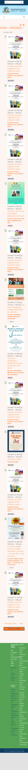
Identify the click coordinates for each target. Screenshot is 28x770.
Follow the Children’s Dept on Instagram (14, 711)
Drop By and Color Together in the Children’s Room (15, 75)
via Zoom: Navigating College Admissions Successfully (14, 316)
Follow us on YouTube (14, 733)
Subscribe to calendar (14, 628)
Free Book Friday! (12, 462)
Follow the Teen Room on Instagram (14, 700)
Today (14, 623)
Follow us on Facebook (14, 691)
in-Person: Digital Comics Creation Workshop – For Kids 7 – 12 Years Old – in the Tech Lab (15, 561)
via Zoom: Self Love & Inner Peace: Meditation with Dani (15, 220)
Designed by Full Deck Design (16, 751)
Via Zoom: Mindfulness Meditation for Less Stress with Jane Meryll (15, 372)
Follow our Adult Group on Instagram (14, 723)
